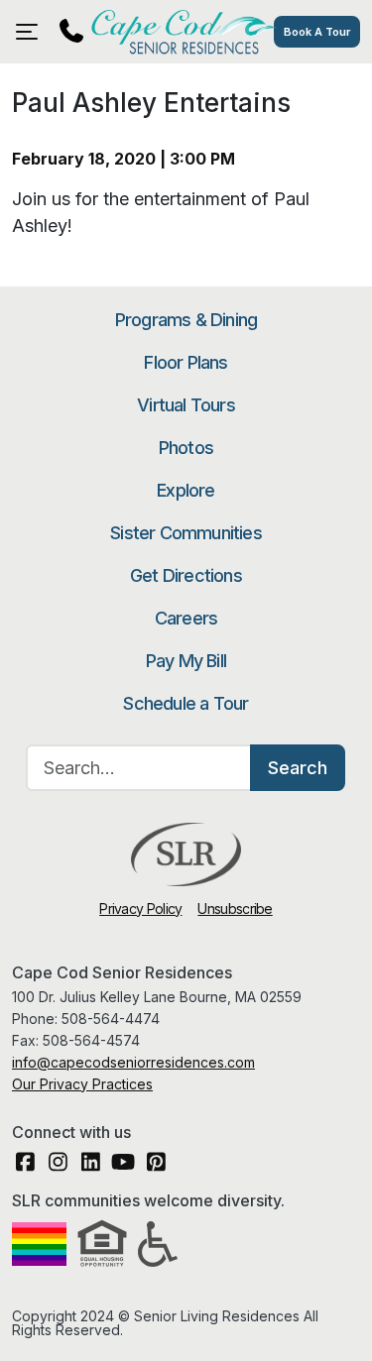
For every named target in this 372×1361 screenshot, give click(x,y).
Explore (185, 490)
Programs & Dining (186, 319)
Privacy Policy (140, 908)
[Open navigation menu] (32, 32)
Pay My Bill (186, 660)
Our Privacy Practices (82, 1084)
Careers (186, 618)
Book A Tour (317, 32)
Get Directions (186, 575)
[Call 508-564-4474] (71, 32)
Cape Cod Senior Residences (186, 31)
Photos (186, 447)
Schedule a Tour (185, 703)
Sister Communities (186, 532)
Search (297, 767)
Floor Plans (185, 362)
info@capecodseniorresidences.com (133, 1062)
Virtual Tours (186, 405)
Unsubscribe (234, 908)
